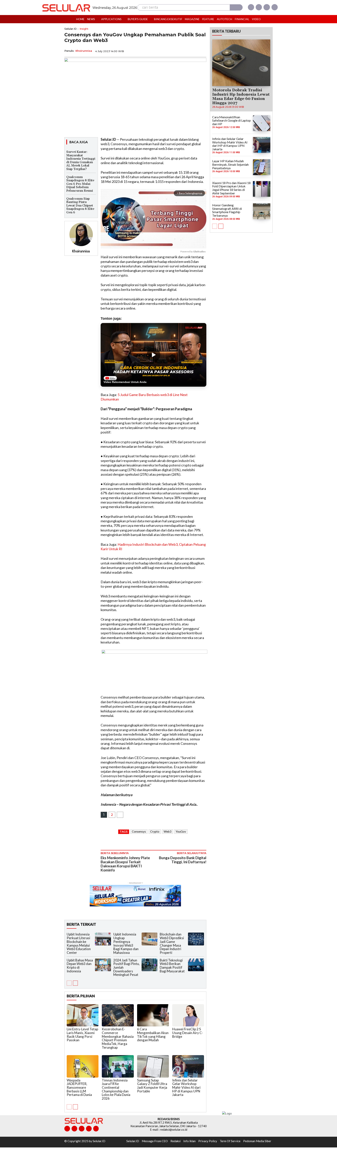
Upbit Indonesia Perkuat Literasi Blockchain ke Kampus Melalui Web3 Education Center (79, 943)
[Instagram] (259, 7)
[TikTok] (81, 1128)
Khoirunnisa (83, 50)
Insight (84, 29)
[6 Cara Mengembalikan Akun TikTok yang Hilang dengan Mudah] (153, 1015)
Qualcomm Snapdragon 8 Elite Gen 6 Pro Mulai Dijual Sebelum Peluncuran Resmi (80, 184)
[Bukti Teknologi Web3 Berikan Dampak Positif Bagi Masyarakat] (196, 965)
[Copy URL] (193, 51)
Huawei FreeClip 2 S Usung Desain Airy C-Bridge (187, 1032)
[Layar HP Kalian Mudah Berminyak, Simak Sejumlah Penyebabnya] (261, 167)
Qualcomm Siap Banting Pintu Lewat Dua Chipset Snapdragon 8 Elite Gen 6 (80, 205)
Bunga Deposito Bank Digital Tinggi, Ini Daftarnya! (182, 859)
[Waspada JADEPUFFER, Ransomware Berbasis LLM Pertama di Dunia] (82, 1066)
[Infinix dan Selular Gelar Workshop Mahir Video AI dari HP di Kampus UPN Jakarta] (188, 1066)
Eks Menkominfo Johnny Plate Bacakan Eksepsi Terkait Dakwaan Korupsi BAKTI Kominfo (125, 863)
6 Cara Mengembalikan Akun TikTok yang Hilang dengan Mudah (152, 1034)
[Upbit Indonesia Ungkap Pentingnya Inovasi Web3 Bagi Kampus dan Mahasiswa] (150, 939)
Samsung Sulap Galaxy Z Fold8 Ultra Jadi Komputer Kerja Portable (152, 1085)
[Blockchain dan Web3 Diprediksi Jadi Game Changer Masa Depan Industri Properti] (196, 939)
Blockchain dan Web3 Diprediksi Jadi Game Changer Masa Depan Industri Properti (172, 943)
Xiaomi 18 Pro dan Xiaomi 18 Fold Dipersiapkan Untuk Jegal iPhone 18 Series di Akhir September (231, 188)
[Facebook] (251, 7)
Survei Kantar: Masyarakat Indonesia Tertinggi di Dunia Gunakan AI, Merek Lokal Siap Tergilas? (80, 160)
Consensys (139, 831)
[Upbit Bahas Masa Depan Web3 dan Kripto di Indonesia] (103, 965)
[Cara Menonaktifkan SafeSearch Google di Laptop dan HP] (261, 123)
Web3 (167, 831)
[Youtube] (274, 7)
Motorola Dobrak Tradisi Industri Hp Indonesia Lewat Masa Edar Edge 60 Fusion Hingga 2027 (241, 97)
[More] (202, 51)
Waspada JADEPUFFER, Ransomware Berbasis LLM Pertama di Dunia (79, 1087)
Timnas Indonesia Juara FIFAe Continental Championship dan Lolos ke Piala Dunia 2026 (116, 1089)
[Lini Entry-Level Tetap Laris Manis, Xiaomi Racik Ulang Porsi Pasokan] (82, 1015)
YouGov (181, 831)
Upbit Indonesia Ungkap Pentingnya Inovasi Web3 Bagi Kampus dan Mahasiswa (125, 943)
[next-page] (75, 983)
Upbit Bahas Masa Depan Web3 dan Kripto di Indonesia (80, 965)
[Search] (236, 7)
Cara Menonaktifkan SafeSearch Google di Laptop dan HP (231, 120)
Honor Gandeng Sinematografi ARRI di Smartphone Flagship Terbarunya (227, 210)
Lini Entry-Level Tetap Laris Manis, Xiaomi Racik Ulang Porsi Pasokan (82, 1034)
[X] (266, 7)
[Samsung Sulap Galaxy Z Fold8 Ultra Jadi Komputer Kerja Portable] (153, 1066)
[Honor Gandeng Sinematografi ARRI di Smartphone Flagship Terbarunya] (261, 211)
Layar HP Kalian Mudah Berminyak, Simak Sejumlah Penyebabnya (230, 164)
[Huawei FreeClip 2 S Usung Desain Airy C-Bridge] (188, 1015)
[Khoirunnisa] (81, 234)
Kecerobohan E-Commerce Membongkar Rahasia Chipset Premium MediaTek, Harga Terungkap (118, 1038)
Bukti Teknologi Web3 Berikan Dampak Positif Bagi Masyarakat (172, 965)
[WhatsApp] (184, 51)
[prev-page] (69, 983)
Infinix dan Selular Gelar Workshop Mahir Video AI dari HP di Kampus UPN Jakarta (186, 1087)
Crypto (154, 831)
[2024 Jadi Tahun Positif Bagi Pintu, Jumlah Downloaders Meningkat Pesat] (150, 965)
